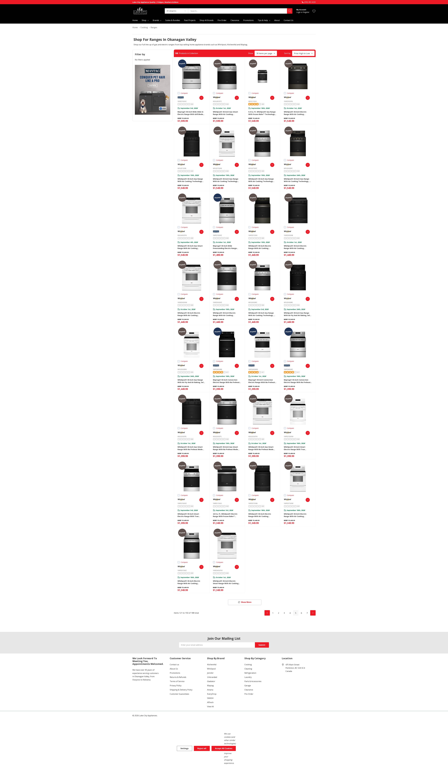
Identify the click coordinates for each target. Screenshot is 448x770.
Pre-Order (248, 694)
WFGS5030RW (182, 369)
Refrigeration (250, 673)
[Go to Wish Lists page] (314, 11)
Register (306, 12)
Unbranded (212, 677)
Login (298, 12)
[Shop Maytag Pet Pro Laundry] (152, 90)
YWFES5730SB (252, 503)
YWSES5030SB (288, 235)
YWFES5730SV (252, 235)
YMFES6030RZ (288, 369)
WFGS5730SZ (252, 168)
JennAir (210, 673)
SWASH (210, 698)
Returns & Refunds (178, 677)
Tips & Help (263, 20)
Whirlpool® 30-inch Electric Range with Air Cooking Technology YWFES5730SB (259, 515)
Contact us (174, 664)
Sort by (287, 53)
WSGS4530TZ (217, 101)
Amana (210, 689)
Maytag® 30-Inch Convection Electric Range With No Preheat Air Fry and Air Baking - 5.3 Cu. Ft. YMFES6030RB (227, 381)
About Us (174, 668)
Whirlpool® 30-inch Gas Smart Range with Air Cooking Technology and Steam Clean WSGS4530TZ (225, 113)
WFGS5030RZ (252, 302)
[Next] (313, 613)
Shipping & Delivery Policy (181, 689)
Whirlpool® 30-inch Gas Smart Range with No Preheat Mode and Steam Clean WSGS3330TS (225, 448)
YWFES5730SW (288, 503)
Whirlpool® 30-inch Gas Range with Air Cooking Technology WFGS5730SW (225, 180)
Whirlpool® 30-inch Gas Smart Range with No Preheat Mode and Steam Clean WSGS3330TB (190, 448)
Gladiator (211, 681)
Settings (184, 748)
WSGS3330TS (217, 436)
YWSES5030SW (182, 302)
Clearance (248, 689)
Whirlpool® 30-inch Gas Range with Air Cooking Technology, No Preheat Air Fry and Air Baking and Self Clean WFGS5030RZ (262, 314)
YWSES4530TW (217, 570)
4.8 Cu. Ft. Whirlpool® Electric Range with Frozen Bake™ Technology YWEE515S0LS (225, 515)
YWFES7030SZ (182, 503)
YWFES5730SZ (182, 570)
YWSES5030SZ (217, 302)
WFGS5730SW (217, 168)
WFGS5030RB (288, 302)
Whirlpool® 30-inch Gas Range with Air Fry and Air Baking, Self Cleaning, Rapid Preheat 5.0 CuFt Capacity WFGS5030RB (297, 314)
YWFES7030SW (288, 436)
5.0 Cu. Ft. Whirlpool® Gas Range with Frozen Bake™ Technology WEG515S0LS (262, 113)
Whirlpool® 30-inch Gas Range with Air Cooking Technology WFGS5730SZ (261, 180)
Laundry (248, 677)
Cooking (248, 664)
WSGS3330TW (252, 436)
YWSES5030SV (288, 101)
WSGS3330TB (182, 436)
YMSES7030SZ (182, 101)
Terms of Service (177, 681)
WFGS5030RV (288, 168)
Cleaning (248, 668)
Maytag (210, 685)
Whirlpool (211, 668)
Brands (156, 20)
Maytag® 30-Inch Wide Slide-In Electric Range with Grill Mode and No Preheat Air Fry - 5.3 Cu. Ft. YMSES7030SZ (191, 113)
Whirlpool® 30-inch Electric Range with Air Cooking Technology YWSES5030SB (295, 247)
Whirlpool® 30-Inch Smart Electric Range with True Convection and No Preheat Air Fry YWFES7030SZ (191, 515)
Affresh (210, 702)
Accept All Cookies (223, 748)
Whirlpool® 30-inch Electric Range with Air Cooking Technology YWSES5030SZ (224, 314)
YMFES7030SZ (217, 235)
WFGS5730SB (182, 168)
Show (250, 53)
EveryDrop (211, 694)
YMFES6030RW (253, 369)
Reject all (201, 748)
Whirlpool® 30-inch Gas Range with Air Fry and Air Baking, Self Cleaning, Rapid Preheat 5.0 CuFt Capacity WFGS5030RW (191, 381)
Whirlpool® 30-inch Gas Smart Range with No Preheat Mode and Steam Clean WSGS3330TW (261, 448)
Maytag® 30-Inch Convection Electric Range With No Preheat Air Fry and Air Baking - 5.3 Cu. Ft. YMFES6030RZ (298, 381)
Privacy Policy (175, 685)
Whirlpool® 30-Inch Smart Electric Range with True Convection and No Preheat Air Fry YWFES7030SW (297, 448)
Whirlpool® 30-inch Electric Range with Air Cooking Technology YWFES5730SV (259, 247)
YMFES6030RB (217, 369)
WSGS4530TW (182, 235)
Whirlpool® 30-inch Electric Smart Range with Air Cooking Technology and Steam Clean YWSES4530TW (225, 582)
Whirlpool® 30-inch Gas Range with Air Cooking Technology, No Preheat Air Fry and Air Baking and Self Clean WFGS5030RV (298, 180)
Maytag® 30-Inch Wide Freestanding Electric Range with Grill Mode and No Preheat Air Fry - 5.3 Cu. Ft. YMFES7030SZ (226, 247)
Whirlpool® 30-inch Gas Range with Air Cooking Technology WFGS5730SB (190, 180)
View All (210, 706)
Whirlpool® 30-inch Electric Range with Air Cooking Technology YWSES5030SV (295, 113)
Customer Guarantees (179, 694)
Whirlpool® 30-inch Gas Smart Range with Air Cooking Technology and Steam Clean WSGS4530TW (190, 247)
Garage (247, 685)
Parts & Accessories (252, 681)
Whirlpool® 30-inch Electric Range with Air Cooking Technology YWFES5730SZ (189, 582)
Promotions (175, 673)
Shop (144, 20)
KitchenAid (211, 664)
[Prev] (267, 613)
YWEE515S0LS (217, 503)
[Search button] (289, 11)
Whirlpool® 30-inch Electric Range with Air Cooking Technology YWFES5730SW (295, 515)
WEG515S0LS (252, 101)
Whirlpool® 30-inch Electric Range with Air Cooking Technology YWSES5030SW (189, 314)
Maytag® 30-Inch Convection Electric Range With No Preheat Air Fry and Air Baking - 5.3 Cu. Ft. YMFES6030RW (262, 381)
